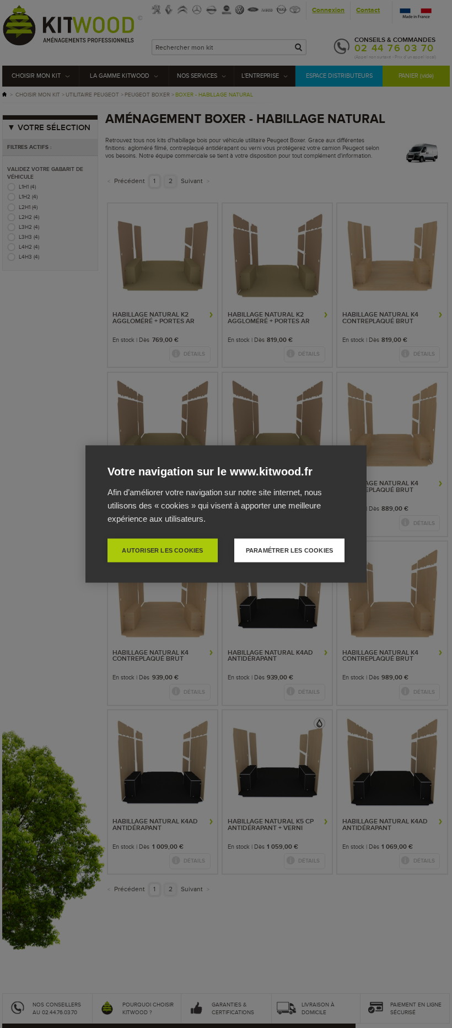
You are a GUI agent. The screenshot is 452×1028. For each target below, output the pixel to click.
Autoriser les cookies (162, 550)
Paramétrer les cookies (289, 550)
